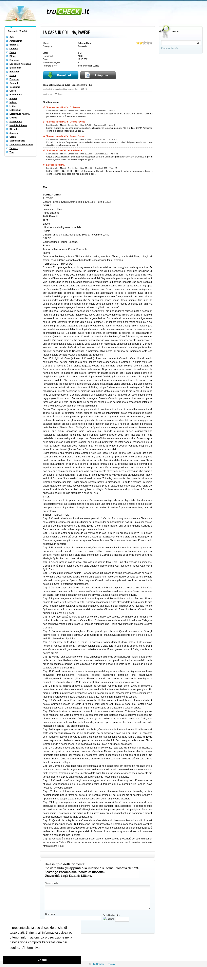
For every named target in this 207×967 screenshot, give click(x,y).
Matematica (16, 121)
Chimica (14, 48)
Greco (13, 91)
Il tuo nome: (50, 914)
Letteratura (15, 110)
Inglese (13, 98)
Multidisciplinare (18, 125)
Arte (12, 37)
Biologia (14, 44)
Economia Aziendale (20, 64)
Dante (13, 52)
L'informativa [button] (30, 947)
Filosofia (14, 71)
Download (64, 75)
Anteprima (101, 75)
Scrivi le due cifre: (111, 915)
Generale (14, 83)
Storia (13, 137)
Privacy (111, 964)
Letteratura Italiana (20, 114)
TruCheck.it (98, 964)
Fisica (13, 75)
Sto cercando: (51, 883)
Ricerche (14, 129)
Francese (14, 79)
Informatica (16, 94)
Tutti (12, 152)
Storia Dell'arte (17, 140)
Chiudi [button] (42, 959)
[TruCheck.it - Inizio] (47, 12)
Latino (13, 106)
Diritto (13, 56)
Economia (15, 60)
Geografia (15, 87)
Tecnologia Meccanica (21, 144)
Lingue (13, 117)
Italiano (13, 102)
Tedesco (14, 148)
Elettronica (15, 68)
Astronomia (16, 41)
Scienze (14, 133)
